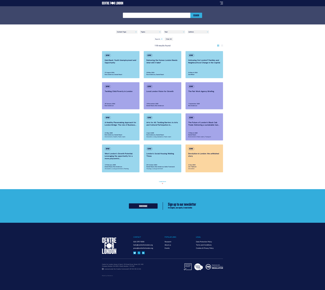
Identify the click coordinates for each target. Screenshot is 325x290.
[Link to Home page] (112, 3)
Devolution (108, 169)
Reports (158, 39)
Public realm (121, 137)
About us (168, 245)
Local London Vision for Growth (160, 91)
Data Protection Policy (204, 242)
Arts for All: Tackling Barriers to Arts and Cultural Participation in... (162, 123)
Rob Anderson (109, 74)
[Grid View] (218, 46)
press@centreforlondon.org (143, 248)
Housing (148, 169)
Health (115, 137)
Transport (208, 137)
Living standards (158, 137)
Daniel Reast (118, 74)
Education (149, 137)
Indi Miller (191, 74)
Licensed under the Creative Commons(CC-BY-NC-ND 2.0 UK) (123, 269)
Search (196, 15)
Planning (126, 169)
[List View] (222, 46)
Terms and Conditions (204, 245)
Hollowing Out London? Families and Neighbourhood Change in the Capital (204, 61)
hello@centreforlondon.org (143, 245)
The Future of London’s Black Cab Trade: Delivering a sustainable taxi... (203, 123)
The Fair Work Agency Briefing (201, 91)
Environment (108, 137)
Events (167, 248)
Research (168, 242)
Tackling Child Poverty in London (118, 91)
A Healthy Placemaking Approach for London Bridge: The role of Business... (120, 123)
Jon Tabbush (192, 167)
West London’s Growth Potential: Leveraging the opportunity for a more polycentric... (119, 156)
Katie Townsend (170, 167)
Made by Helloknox (107, 275)
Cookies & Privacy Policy (205, 248)
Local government (117, 169)
